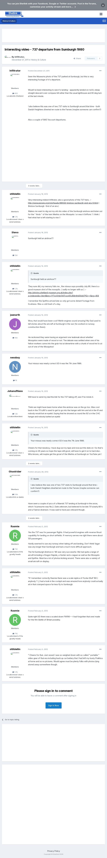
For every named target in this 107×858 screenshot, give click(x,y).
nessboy (15, 357)
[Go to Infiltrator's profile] (7, 58)
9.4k (16, 494)
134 (15, 255)
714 (15, 549)
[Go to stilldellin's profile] (15, 203)
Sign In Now (53, 705)
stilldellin (15, 194)
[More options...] (100, 70)
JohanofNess (15, 391)
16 (16, 380)
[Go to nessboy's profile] (15, 367)
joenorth (15, 314)
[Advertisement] (53, 35)
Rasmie (15, 526)
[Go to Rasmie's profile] (15, 536)
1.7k (16, 217)
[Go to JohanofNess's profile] (15, 400)
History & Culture (38, 60)
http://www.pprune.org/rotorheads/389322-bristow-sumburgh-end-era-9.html (63, 203)
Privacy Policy (53, 851)
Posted (38, 71)
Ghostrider (15, 471)
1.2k (16, 414)
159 (15, 338)
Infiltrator (19, 57)
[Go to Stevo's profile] (15, 242)
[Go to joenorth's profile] (15, 324)
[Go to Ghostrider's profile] (15, 481)
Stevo (15, 232)
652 (16, 93)
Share (78, 58)
